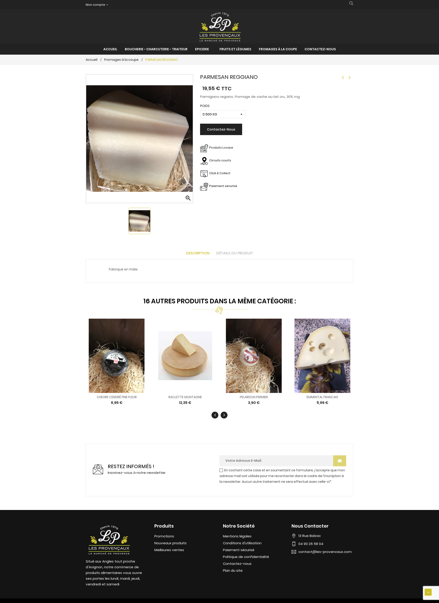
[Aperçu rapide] (112, 355)
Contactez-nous (221, 129)
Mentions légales (237, 536)
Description (197, 253)
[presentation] (214, 415)
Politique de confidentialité (246, 556)
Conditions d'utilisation (242, 543)
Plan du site (233, 570)
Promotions (164, 536)
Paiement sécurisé (238, 549)
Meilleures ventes (169, 549)
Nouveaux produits (170, 543)
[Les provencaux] (108, 539)
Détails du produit (234, 253)
